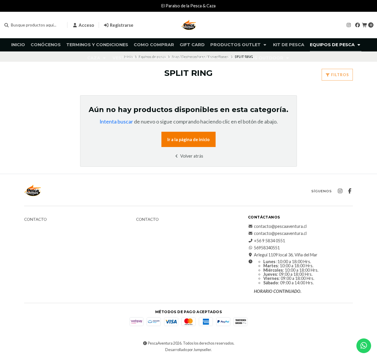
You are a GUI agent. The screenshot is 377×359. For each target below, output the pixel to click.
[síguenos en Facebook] (358, 25)
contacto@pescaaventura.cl (280, 226)
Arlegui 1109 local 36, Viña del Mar (286, 255)
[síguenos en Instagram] (349, 25)
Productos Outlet (236, 44)
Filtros (339, 74)
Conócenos (46, 44)
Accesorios (170, 58)
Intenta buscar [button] (116, 121)
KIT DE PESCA (288, 44)
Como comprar (154, 44)
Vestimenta (128, 58)
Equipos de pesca (333, 44)
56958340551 (267, 248)
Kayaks (206, 58)
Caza (94, 58)
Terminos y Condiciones (97, 44)
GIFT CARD (192, 44)
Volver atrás (191, 155)
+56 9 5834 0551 (269, 241)
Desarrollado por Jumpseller (188, 350)
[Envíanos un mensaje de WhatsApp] (363, 345)
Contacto (35, 220)
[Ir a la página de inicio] (188, 25)
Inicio (18, 44)
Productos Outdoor (256, 58)
